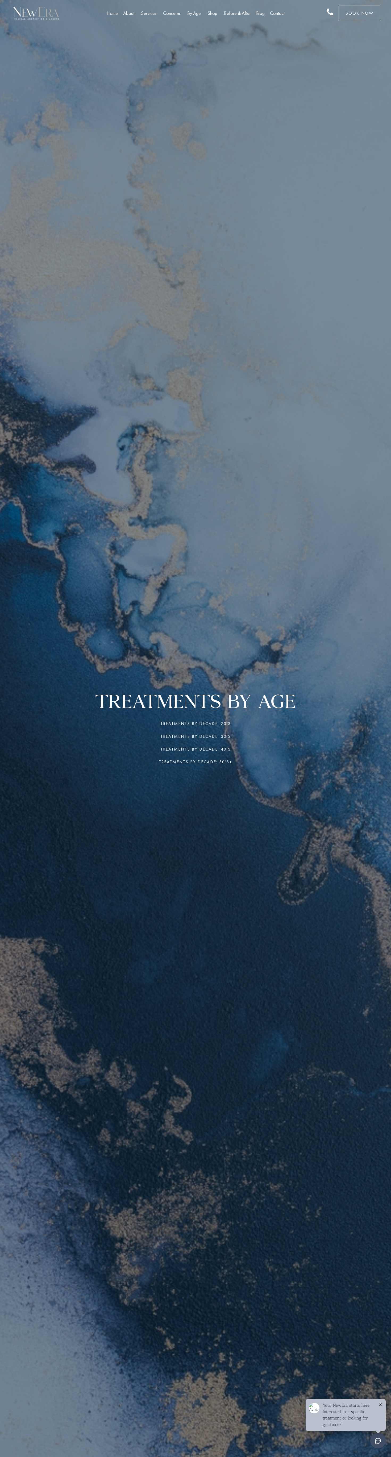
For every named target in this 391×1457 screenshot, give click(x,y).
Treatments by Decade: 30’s (195, 736)
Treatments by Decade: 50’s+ (195, 762)
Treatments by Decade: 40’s (195, 749)
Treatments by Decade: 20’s (195, 723)
